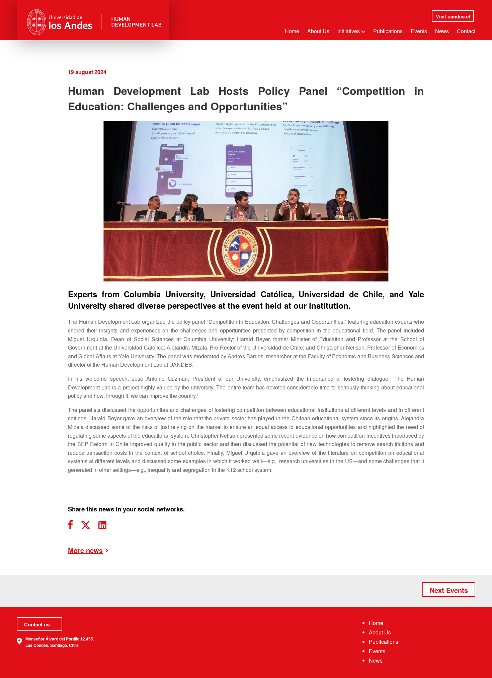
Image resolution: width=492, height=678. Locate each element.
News (442, 31)
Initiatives (349, 31)
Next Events (449, 590)
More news (85, 550)
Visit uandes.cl (453, 16)
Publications (388, 31)
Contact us (37, 624)
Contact (466, 31)
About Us (318, 31)
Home (292, 31)
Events (419, 31)
